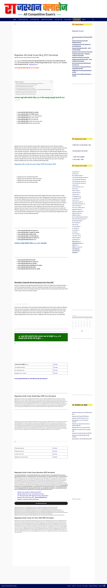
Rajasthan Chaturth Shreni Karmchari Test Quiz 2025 (25, 88)
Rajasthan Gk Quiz (75, 215)
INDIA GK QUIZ (75, 190)
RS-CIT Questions (75, 222)
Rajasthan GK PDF (76, 213)
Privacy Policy (85, 585)
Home (14, 19)
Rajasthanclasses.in (33, 64)
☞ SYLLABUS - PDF (78, 159)
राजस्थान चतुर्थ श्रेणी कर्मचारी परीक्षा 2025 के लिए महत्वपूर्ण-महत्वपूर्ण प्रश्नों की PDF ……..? (31, 83)
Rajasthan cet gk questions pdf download (80, 57)
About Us (69, 585)
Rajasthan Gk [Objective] (77, 211)
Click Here (55, 364)
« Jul (82, 331)
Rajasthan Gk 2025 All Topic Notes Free (80, 418)
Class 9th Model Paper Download (78, 183)
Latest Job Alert (34, 19)
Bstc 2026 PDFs (68, 19)
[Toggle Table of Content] (50, 82)
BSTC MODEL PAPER (76, 175)
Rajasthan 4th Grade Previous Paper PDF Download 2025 (26, 85)
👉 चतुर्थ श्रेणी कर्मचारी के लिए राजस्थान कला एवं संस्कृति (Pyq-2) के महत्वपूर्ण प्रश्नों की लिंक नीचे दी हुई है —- (34, 89)
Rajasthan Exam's (102, 585)
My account (79, 585)
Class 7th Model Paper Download (78, 179)
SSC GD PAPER (75, 226)
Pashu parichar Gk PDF (76, 202)
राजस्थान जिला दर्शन (75, 249)
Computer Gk (75, 185)
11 (75, 322)
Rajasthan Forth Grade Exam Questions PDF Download (26, 92)
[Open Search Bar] (93, 19)
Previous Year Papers (47, 19)
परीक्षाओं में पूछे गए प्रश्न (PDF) (77, 243)
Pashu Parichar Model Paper (77, 203)
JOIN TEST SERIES (79, 157)
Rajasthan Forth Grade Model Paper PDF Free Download (26, 91)
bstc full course (75, 173)
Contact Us (74, 585)
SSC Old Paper (75, 230)
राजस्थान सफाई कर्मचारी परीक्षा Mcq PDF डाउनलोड (24, 86)
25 (75, 326)
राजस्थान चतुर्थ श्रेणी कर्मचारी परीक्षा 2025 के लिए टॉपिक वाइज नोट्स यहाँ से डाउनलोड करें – (31, 378)
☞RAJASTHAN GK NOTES (80, 151)
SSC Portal (74, 232)
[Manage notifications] (104, 585)
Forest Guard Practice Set (77, 186)
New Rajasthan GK (76, 198)
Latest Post (77, 19)
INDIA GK (74, 188)
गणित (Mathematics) (76, 241)
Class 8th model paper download (78, 181)
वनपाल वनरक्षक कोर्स (75, 250)
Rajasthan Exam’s (78, 31)
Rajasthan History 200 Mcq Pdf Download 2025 (82, 439)
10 (72, 322)
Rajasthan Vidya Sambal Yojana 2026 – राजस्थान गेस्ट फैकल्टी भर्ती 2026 (32, 497)
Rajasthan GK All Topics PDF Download (80, 416)
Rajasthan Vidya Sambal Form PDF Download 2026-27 (29, 492)
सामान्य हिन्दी (74, 252)
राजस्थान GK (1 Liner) (76, 247)
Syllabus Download (75, 237)
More (83, 19)
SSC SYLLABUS (75, 233)
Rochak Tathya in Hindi (76, 220)
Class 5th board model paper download (79, 177)
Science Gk (74, 224)
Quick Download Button (93, 585)
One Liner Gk (75, 200)
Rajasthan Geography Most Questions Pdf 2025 (82, 433)
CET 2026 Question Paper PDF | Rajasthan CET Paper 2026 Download (32, 495)
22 (87, 324)
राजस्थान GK (74, 245)
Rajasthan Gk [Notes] (76, 209)
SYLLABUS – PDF (58, 19)
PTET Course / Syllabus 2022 (77, 207)
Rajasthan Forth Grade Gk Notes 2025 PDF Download (26, 94)
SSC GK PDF (74, 228)
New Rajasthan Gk (23, 19)
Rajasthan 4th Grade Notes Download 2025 (81, 427)
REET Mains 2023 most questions (78, 218)
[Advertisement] (41, 75)
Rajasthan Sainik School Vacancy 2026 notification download (30, 494)
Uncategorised (75, 239)
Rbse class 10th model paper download (79, 217)
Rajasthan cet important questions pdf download (27, 499)
